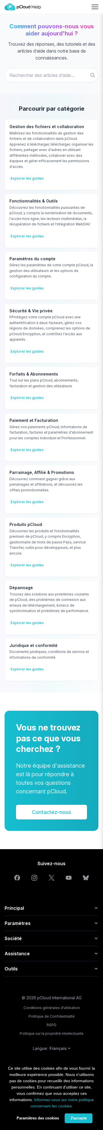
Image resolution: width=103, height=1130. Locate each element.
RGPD (51, 1025)
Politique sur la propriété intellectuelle (52, 1033)
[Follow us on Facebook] (17, 878)
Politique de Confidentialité (52, 1016)
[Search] (92, 75)
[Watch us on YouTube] (69, 878)
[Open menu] (95, 7)
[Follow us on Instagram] (34, 878)
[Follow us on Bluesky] (86, 878)
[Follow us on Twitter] (51, 878)
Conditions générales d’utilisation (51, 1008)
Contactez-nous (51, 812)
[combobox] (51, 75)
